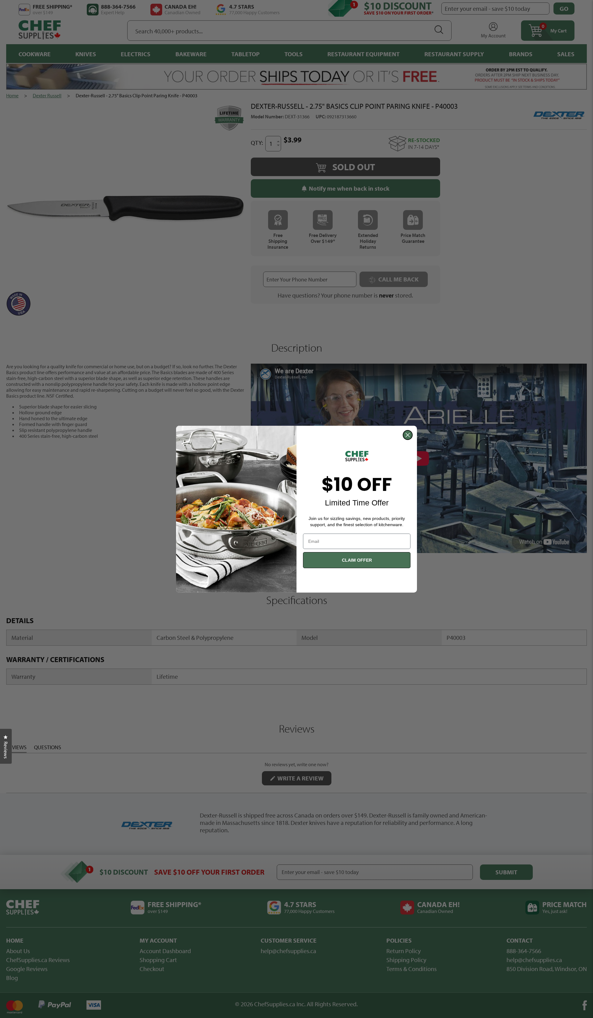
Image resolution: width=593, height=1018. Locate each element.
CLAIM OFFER (357, 560)
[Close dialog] (407, 435)
